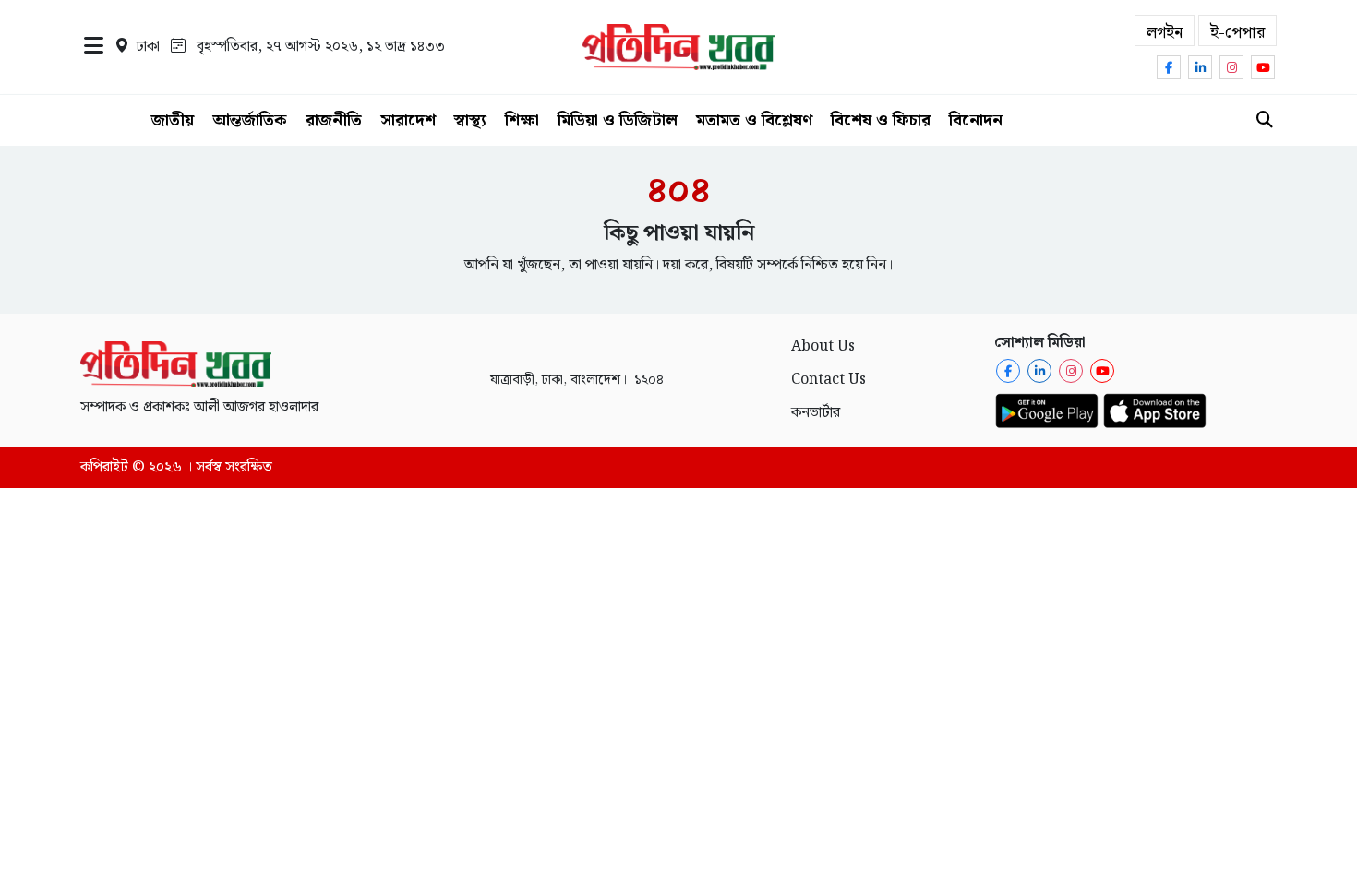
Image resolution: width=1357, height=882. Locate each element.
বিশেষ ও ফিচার (881, 120)
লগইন (1165, 32)
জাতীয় (172, 120)
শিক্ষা (522, 120)
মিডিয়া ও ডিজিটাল (618, 120)
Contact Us (828, 379)
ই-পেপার (1237, 32)
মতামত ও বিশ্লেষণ (754, 120)
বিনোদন (976, 120)
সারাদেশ (408, 120)
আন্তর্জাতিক (249, 120)
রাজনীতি (334, 120)
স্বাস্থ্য (470, 120)
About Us (823, 346)
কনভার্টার (815, 412)
